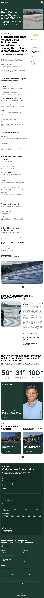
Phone (3, 503)
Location (3, 508)
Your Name (4, 488)
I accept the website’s (9, 528)
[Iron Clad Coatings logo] (4, 2)
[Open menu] (42, 2)
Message (3, 519)
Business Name (5, 492)
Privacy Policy (12, 528)
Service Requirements (6, 513)
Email (3, 498)
